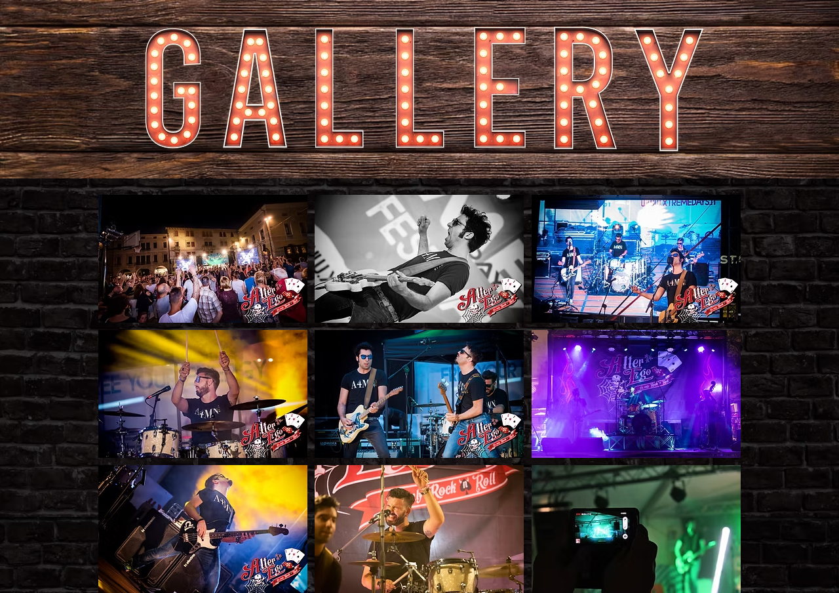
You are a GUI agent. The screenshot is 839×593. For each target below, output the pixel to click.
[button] (202, 259)
